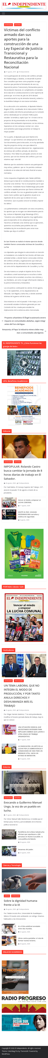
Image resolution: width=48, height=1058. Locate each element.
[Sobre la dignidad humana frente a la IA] (24, 880)
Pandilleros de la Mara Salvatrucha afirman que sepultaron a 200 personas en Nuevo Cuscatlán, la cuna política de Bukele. (31, 835)
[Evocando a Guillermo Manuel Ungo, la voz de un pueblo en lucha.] (24, 782)
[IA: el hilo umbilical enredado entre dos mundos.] (9, 929)
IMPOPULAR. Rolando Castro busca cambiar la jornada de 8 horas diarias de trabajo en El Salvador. (23, 472)
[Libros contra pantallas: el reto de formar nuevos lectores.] (9, 941)
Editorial (18, 462)
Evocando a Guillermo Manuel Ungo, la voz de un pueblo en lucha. (23, 806)
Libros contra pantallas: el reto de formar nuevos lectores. (30, 939)
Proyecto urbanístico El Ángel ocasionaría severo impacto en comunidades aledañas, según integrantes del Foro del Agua (25, 320)
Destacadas (8, 24)
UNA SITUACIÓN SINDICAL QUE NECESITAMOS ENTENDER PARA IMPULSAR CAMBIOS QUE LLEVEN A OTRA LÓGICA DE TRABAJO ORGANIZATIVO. (31, 732)
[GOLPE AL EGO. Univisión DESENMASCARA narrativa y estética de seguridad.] (9, 516)
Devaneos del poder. (25, 849)
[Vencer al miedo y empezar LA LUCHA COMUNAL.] (9, 503)
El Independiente (24, 72)
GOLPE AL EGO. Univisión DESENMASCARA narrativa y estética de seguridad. (28, 514)
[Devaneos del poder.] (9, 851)
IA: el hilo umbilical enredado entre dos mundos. (29, 927)
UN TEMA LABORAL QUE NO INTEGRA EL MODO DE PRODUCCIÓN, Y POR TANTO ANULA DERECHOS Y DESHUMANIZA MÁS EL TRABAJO (22, 695)
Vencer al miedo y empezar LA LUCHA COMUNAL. (29, 501)
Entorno (18, 24)
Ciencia (7, 896)
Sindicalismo (19, 681)
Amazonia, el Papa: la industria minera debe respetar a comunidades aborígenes (23, 331)
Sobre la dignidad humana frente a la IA (20, 903)
